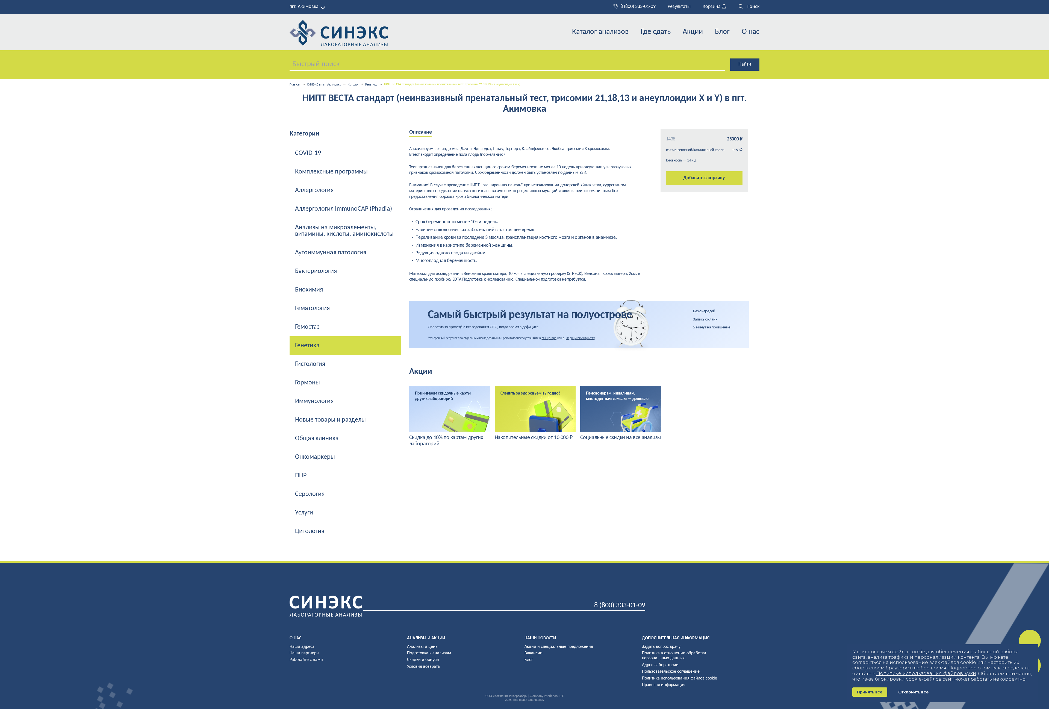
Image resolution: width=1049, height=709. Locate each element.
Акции (693, 32)
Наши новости (540, 638)
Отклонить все (913, 692)
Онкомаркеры (315, 457)
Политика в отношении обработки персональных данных (674, 655)
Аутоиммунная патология (330, 252)
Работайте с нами (306, 660)
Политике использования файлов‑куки (926, 673)
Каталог (353, 84)
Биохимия (309, 290)
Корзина (712, 6)
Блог (722, 32)
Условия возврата (423, 666)
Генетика (371, 84)
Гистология (310, 364)
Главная (295, 84)
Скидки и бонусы (423, 660)
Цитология (309, 531)
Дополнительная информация (675, 638)
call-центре (549, 338)
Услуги (304, 513)
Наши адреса (302, 647)
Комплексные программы (331, 172)
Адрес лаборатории (660, 665)
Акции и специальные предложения (558, 647)
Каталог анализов (600, 32)
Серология (310, 494)
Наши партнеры (304, 653)
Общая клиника (317, 438)
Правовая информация (663, 685)
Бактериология (316, 271)
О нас (750, 32)
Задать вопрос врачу (661, 647)
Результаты (679, 6)
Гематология (312, 308)
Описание (420, 132)
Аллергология (314, 190)
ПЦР (301, 475)
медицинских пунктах (580, 338)
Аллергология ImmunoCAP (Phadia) (343, 209)
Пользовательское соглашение (671, 671)
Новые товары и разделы (330, 420)
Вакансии (533, 653)
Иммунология (314, 401)
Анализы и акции (426, 638)
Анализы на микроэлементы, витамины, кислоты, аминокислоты (344, 230)
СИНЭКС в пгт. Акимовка (324, 84)
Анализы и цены (422, 647)
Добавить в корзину (704, 178)
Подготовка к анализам (429, 653)
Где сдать (656, 32)
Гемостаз (307, 327)
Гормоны (307, 382)
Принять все (870, 692)
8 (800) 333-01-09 (638, 6)
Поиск (752, 6)
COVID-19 (308, 153)
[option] (449, 416)
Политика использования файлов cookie (679, 678)
